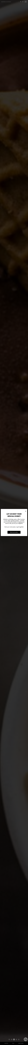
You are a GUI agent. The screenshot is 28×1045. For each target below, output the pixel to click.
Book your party (14, 532)
